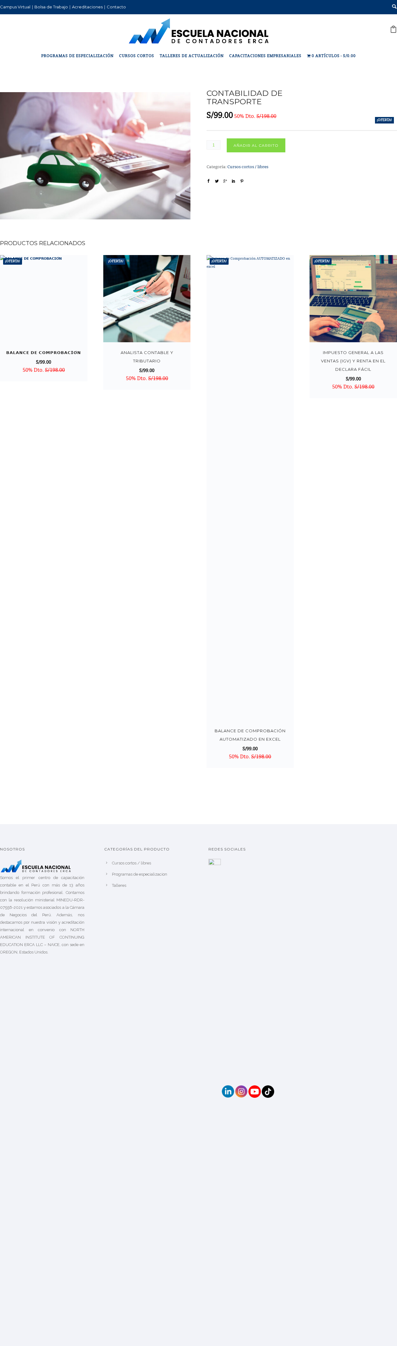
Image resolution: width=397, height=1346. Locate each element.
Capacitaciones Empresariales (265, 56)
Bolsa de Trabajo (51, 6)
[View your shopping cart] (393, 31)
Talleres (119, 885)
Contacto (116, 6)
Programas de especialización (77, 56)
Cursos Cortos (136, 56)
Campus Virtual (15, 6)
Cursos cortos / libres (247, 167)
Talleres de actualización (192, 56)
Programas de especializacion (139, 874)
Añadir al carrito (256, 145)
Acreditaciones (87, 6)
